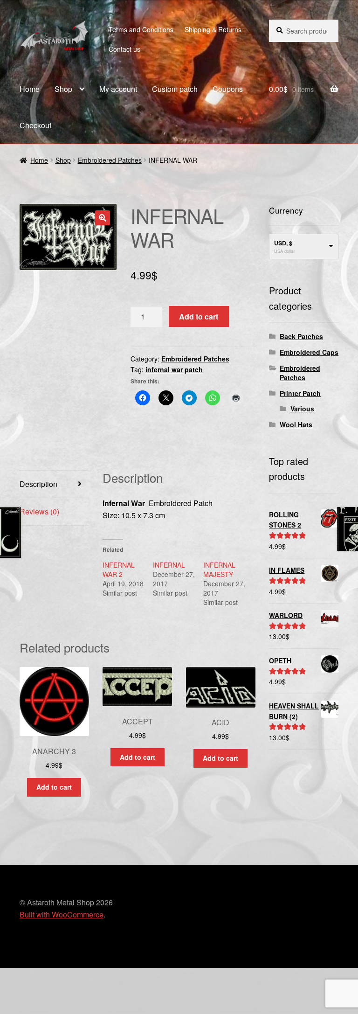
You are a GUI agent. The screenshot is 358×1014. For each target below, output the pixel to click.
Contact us (124, 49)
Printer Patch (300, 393)
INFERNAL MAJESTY (219, 569)
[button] (102, 217)
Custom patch (175, 88)
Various (302, 408)
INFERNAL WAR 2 (119, 569)
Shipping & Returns (213, 29)
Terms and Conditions (141, 29)
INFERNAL (169, 565)
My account (118, 88)
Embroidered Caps (309, 352)
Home (30, 88)
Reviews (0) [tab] (39, 511)
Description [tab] (38, 484)
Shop (63, 88)
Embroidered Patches (110, 160)
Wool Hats (296, 424)
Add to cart (198, 316)
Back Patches (301, 336)
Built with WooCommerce (61, 914)
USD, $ (283, 243)
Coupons (228, 88)
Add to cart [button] (54, 787)
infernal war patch (174, 369)
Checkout (35, 125)
